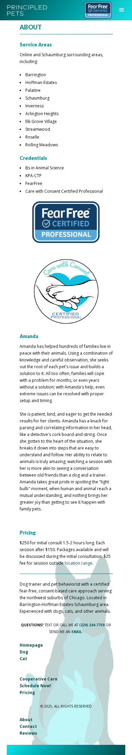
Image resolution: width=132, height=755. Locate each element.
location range (78, 563)
